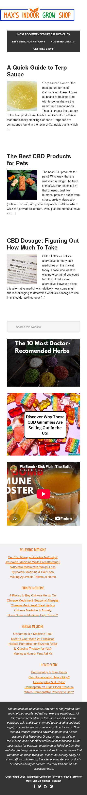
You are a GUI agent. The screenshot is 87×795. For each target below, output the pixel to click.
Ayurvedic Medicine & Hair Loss (33, 572)
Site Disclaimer (41, 780)
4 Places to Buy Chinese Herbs (30, 595)
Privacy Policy (61, 776)
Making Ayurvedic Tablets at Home (33, 576)
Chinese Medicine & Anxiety (32, 610)
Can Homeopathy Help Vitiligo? (49, 677)
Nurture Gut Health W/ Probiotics (32, 638)
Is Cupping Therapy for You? (33, 648)
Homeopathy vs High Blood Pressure (49, 687)
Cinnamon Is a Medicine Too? (32, 633)
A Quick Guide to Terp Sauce (37, 70)
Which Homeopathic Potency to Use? (49, 692)
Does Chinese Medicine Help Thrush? (33, 615)
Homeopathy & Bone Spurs (49, 672)
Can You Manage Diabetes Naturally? (32, 557)
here (50, 768)
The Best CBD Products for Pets (39, 159)
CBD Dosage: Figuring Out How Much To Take (43, 243)
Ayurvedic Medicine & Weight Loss (33, 567)
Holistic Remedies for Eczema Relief (32, 643)
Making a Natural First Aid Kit (33, 653)
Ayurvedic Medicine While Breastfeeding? (32, 562)
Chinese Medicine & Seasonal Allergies (33, 600)
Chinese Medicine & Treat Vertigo (33, 605)
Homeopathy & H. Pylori (49, 682)
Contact (56, 780)
